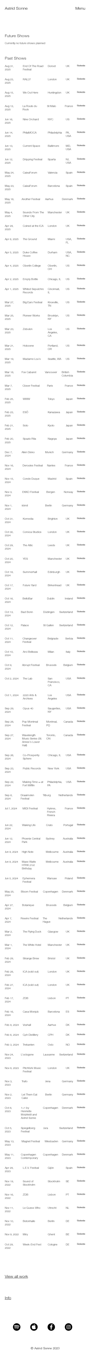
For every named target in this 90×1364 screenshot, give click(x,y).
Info (8, 1298)
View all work (16, 1276)
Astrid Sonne (16, 8)
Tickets (81, 65)
